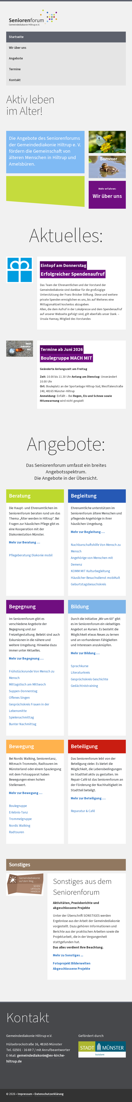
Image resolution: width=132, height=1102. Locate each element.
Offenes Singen (19, 697)
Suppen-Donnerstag (23, 691)
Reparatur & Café (83, 811)
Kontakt (15, 80)
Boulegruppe (18, 805)
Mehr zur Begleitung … (88, 532)
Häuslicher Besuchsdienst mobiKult (95, 577)
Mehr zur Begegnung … (26, 658)
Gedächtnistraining (84, 685)
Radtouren (16, 832)
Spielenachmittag (21, 717)
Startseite (16, 37)
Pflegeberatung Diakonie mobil (30, 555)
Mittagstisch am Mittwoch (27, 684)
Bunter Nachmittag (22, 724)
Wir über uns (17, 47)
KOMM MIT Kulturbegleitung (90, 571)
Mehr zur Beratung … (24, 542)
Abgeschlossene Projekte (71, 968)
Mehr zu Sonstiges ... (68, 955)
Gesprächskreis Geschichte (89, 679)
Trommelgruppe (20, 819)
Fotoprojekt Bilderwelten (71, 963)
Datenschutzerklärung (49, 1094)
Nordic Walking (19, 825)
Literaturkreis (80, 672)
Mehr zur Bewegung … (25, 793)
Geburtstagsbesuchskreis (88, 584)
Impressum (25, 1094)
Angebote (16, 58)
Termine (15, 69)
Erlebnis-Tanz (18, 812)
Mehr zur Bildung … (85, 653)
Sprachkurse (79, 666)
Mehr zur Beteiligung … (88, 798)
